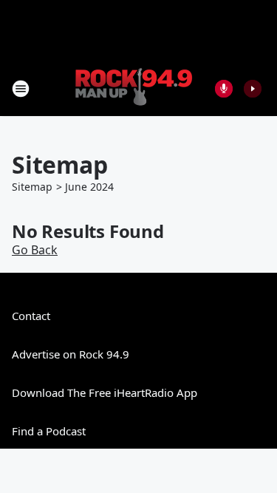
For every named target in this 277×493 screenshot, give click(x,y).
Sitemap (32, 187)
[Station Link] (133, 88)
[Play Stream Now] (252, 89)
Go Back (35, 250)
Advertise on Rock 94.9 (70, 354)
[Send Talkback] (224, 89)
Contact (31, 315)
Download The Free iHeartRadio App (104, 392)
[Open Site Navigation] (21, 89)
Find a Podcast (49, 431)
